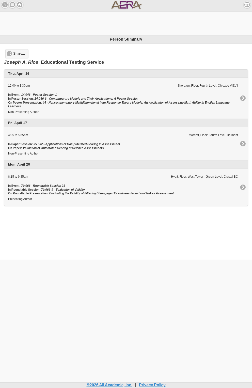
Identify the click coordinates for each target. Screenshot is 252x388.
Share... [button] (19, 53)
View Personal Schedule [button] (247, 4)
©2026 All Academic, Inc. (109, 385)
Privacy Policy (152, 385)
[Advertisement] (126, 23)
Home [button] (19, 4)
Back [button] (5, 4)
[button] (12, 4)
